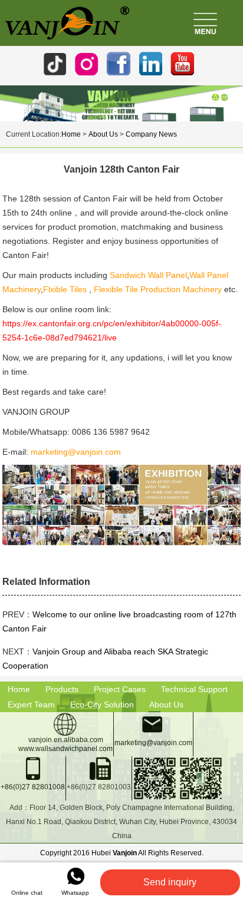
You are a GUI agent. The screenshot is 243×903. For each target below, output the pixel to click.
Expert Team (31, 704)
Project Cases (120, 689)
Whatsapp (75, 892)
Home (71, 134)
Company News (151, 134)
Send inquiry (169, 882)
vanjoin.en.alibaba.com (65, 740)
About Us (103, 134)
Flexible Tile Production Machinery (158, 289)
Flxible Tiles (66, 289)
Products (61, 689)
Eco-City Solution (102, 704)
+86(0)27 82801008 (33, 787)
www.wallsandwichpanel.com (65, 749)
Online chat (26, 892)
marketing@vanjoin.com (76, 452)
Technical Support (194, 689)
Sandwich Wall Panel (148, 275)
